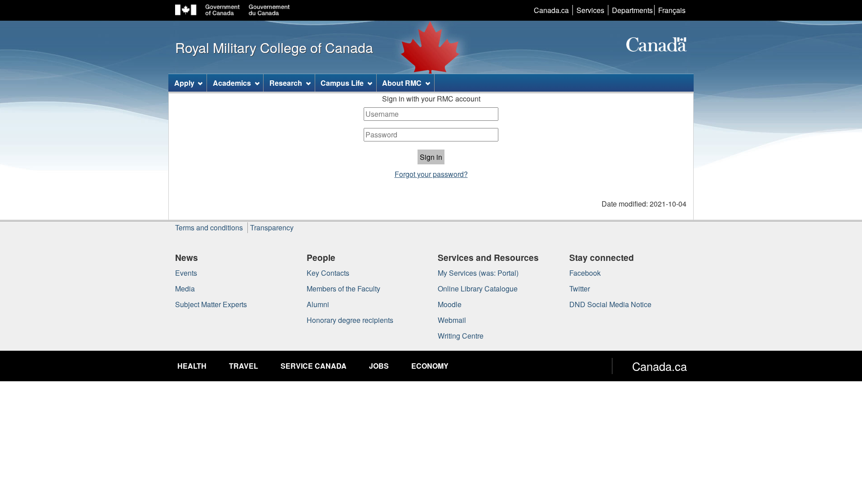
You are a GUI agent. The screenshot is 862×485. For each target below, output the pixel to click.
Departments (632, 10)
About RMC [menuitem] (402, 83)
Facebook (585, 273)
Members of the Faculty (343, 288)
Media (185, 288)
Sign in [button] (431, 157)
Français (672, 10)
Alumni (318, 304)
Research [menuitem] (285, 83)
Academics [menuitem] (232, 83)
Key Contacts (328, 273)
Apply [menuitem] (184, 83)
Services (590, 10)
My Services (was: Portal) (478, 273)
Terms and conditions (209, 227)
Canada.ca (551, 10)
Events (186, 273)
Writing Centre (461, 336)
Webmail (452, 320)
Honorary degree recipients (350, 320)
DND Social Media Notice (610, 304)
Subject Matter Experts (211, 304)
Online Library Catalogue (478, 288)
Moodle (450, 304)
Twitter (579, 288)
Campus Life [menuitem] (342, 83)
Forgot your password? (431, 174)
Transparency (272, 227)
